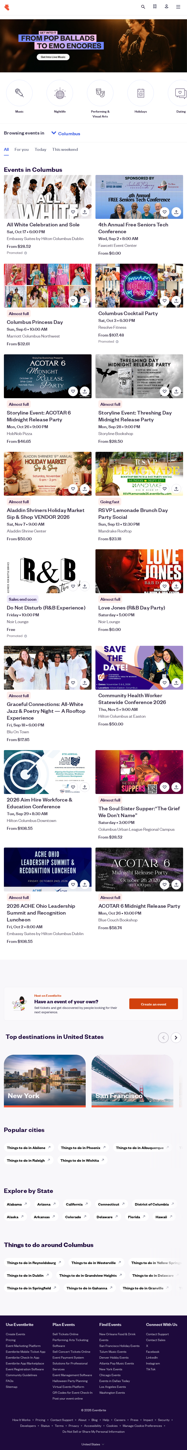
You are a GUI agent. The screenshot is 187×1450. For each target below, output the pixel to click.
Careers (119, 1419)
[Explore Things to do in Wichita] (104, 1160)
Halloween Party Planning (70, 1380)
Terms (59, 1425)
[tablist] (41, 150)
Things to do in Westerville (93, 1262)
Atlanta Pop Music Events (116, 1363)
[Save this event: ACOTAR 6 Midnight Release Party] (164, 884)
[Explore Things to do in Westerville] (121, 1262)
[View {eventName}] (48, 197)
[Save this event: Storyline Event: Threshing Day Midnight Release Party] (164, 391)
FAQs (9, 1380)
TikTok (151, 1369)
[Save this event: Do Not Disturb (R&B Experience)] (73, 586)
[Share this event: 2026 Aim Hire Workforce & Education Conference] (85, 787)
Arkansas (42, 1216)
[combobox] (87, 133)
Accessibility (92, 1425)
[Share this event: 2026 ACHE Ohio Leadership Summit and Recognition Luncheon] (85, 884)
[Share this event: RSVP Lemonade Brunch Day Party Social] (176, 489)
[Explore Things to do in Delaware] (179, 1275)
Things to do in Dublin (25, 1275)
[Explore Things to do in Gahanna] (112, 1288)
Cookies (112, 1425)
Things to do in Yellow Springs (156, 1262)
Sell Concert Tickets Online (71, 1351)
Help (106, 1419)
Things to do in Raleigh (26, 1160)
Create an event (153, 1003)
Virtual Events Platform (68, 1386)
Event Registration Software (25, 1369)
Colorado (73, 1216)
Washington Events (112, 1392)
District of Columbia (152, 1204)
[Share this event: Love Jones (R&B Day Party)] (176, 586)
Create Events (15, 1334)
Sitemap (11, 1386)
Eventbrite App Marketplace (25, 1363)
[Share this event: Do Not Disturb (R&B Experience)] (85, 586)
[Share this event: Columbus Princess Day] (85, 301)
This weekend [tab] (65, 149)
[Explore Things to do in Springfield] (56, 1288)
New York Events (110, 1369)
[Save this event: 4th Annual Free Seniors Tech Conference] (164, 212)
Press (134, 1419)
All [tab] (6, 149)
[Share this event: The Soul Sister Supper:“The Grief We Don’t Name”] (176, 787)
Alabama (14, 1204)
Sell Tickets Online (65, 1334)
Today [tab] (40, 149)
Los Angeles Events (112, 1386)
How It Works (21, 1419)
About (82, 1419)
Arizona (43, 1204)
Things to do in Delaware (153, 1275)
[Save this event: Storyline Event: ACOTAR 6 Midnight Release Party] (73, 391)
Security (163, 1419)
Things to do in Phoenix (80, 1147)
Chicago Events (110, 1375)
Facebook (152, 1351)
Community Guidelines (21, 1375)
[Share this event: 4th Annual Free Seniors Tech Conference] (176, 212)
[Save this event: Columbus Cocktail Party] (164, 301)
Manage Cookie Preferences (142, 1425)
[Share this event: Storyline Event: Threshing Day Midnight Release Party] (176, 391)
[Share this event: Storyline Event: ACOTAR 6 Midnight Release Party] (85, 391)
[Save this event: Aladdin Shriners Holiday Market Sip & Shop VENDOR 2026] (73, 489)
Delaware (104, 1216)
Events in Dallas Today (114, 1380)
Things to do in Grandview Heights (88, 1275)
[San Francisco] (132, 1103)
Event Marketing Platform (23, 1345)
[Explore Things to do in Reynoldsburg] (61, 1262)
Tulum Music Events (112, 1351)
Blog (95, 1419)
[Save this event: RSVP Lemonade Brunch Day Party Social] (164, 489)
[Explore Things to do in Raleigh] (50, 1160)
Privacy (74, 1425)
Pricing (11, 1339)
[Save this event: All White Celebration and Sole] (73, 212)
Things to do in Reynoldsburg (31, 1262)
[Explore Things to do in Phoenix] (105, 1147)
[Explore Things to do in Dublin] (49, 1275)
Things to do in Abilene (26, 1147)
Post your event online (68, 1398)
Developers (28, 1425)
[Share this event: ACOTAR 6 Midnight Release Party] (176, 884)
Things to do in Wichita (79, 1160)
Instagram (153, 1363)
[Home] (7, 7)
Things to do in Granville (143, 1287)
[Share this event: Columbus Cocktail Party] (176, 301)
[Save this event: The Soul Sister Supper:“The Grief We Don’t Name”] (164, 787)
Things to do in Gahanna (86, 1287)
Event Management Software (72, 1375)
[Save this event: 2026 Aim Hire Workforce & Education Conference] (73, 787)
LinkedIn (152, 1357)
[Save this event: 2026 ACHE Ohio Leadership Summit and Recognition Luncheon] (73, 884)
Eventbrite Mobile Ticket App (25, 1351)
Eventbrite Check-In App (22, 1357)
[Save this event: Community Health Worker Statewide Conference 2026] (164, 683)
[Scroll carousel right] (176, 1037)
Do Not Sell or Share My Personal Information (94, 1431)
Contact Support (157, 1334)
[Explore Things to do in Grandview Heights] (122, 1275)
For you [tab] (22, 149)
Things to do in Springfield (29, 1287)
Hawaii (161, 1216)
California (74, 1204)
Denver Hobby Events (114, 1357)
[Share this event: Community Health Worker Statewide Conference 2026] (176, 683)
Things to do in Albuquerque (140, 1147)
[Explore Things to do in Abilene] (50, 1147)
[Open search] (143, 7)
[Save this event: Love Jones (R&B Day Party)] (164, 586)
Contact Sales (155, 1339)
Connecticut (108, 1204)
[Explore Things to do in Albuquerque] (169, 1147)
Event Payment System (68, 1357)
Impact (148, 1419)
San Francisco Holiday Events (119, 1345)
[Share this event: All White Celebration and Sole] (85, 212)
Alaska (12, 1216)
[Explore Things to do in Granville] (168, 1288)
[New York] (45, 1103)
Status (45, 1425)
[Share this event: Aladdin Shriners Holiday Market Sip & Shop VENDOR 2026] (85, 489)
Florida (134, 1216)
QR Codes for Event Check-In (73, 1392)
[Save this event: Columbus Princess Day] (73, 301)
